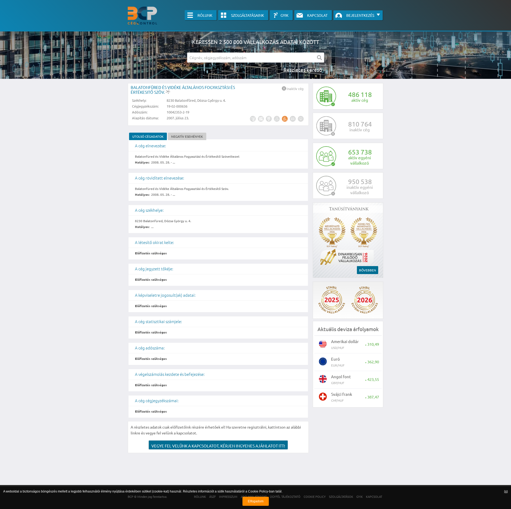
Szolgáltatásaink (247, 15)
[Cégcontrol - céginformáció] (142, 16)
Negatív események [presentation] (187, 136)
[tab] (148, 136)
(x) (506, 491)
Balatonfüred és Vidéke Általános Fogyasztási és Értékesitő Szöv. (183, 90)
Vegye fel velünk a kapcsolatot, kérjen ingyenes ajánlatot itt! (218, 445)
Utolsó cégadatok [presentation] (148, 136)
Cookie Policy (258, 491)
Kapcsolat (317, 15)
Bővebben (367, 270)
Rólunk (204, 15)
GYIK (285, 15)
